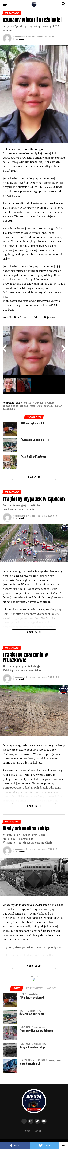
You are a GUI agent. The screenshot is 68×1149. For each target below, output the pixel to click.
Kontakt (39, 1130)
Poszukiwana (11, 406)
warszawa (36, 406)
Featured (38, 403)
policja (50, 403)
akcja (28, 403)
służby (24, 406)
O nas (28, 1130)
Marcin (22, 38)
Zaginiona (9, 409)
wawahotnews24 (53, 406)
